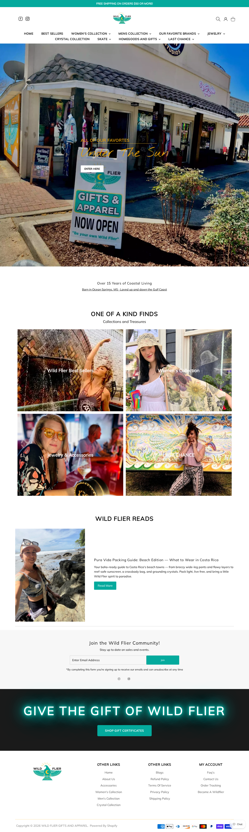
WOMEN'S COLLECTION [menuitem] (89, 33)
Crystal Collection (108, 805)
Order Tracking (211, 785)
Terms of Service (159, 785)
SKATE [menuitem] (103, 39)
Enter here (92, 168)
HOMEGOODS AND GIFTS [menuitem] (138, 39)
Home (109, 772)
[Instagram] (27, 18)
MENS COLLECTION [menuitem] (133, 33)
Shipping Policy (159, 798)
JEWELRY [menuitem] (214, 33)
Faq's (211, 772)
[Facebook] (20, 18)
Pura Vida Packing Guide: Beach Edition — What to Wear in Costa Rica (156, 560)
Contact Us (210, 779)
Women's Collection (108, 792)
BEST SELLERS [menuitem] (52, 33)
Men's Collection (109, 798)
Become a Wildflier (211, 792)
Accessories (108, 785)
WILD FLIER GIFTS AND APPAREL (64, 825)
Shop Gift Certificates (124, 730)
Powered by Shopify (103, 825)
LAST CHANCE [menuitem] (179, 39)
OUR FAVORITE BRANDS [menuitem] (178, 33)
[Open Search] (218, 18)
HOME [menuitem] (28, 33)
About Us (108, 779)
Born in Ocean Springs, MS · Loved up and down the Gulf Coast (124, 289)
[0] (231, 18)
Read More (105, 585)
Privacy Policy (159, 792)
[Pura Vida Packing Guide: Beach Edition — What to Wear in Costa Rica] (50, 575)
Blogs (160, 772)
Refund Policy (160, 779)
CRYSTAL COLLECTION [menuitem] (72, 39)
